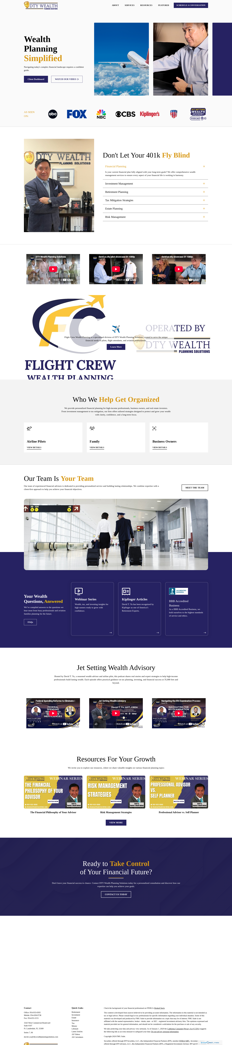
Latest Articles (77, 1032)
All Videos (76, 1034)
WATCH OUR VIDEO (65, 79)
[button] (115, 5)
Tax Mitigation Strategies (119, 200)
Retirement (76, 1012)
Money (74, 1026)
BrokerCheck (159, 1008)
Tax (73, 1023)
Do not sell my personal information (165, 1032)
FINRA (182, 1041)
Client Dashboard (36, 79)
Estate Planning (114, 208)
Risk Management (115, 216)
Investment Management (119, 183)
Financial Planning (115, 166)
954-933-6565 (35, 1012)
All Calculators (77, 1037)
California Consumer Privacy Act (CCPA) (183, 1029)
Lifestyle (75, 1029)
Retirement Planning (116, 191)
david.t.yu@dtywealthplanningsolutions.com (41, 1037)
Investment (76, 1015)
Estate (74, 1018)
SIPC (188, 1041)
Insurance (75, 1020)
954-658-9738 (35, 1015)
